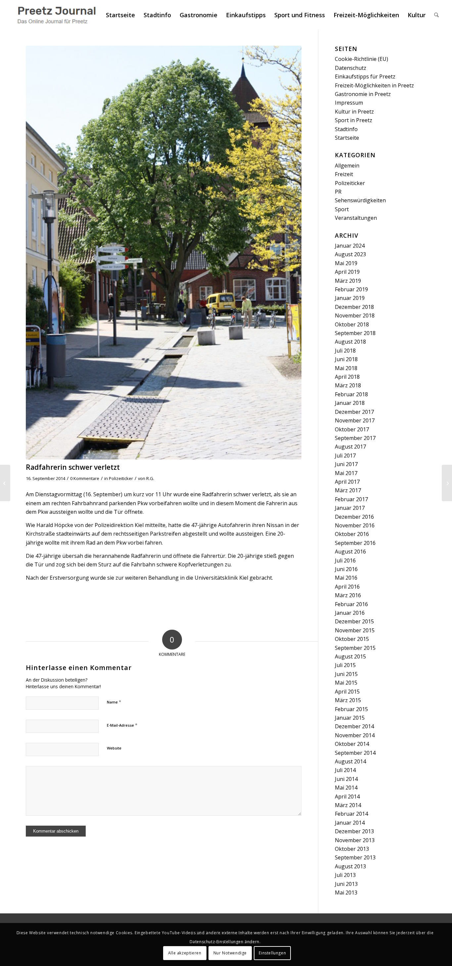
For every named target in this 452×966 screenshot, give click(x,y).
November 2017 (355, 420)
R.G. (150, 478)
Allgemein (347, 165)
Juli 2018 (345, 350)
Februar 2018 (351, 394)
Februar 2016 (351, 604)
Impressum (349, 102)
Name (114, 702)
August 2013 (350, 866)
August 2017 (350, 446)
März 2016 (348, 595)
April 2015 (347, 691)
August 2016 (350, 551)
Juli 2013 (345, 875)
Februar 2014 (351, 813)
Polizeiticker (121, 478)
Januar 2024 (350, 245)
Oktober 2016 (352, 534)
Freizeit (344, 174)
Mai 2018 (346, 368)
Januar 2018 (350, 403)
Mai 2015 (346, 682)
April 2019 (347, 271)
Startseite (347, 137)
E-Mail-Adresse (122, 725)
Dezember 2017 (354, 411)
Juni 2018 (346, 359)
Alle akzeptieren (185, 953)
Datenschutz (350, 68)
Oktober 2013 (352, 848)
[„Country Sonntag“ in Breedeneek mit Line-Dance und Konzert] (5, 483)
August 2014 (350, 761)
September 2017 (355, 438)
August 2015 (350, 656)
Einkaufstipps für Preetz (365, 76)
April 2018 (347, 376)
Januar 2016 (350, 612)
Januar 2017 (350, 507)
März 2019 (348, 280)
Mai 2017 (346, 473)
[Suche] (436, 15)
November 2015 (355, 630)
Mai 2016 (346, 577)
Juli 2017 (345, 455)
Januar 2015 (350, 717)
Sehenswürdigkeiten (360, 200)
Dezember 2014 (354, 726)
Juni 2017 (346, 464)
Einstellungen (272, 953)
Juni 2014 (346, 779)
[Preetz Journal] (56, 15)
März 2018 (348, 385)
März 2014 (348, 805)
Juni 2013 (346, 884)
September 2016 (355, 543)
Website (114, 748)
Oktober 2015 (352, 639)
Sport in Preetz (353, 120)
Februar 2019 (351, 289)
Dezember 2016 (354, 516)
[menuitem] (120, 15)
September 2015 (355, 648)
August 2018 (350, 341)
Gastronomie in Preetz (363, 94)
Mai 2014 (346, 787)
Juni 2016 (346, 569)
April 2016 (347, 586)
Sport (342, 209)
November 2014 (355, 735)
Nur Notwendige (230, 953)
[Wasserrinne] (163, 252)
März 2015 (348, 700)
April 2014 (347, 796)
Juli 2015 (345, 665)
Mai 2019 (346, 263)
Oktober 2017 (352, 429)
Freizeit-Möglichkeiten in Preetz (374, 85)
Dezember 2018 (354, 307)
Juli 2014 (345, 770)
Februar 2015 (351, 709)
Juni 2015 (346, 674)
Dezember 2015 (354, 621)
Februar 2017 (351, 499)
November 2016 (355, 525)
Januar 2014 (350, 822)
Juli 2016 (345, 560)
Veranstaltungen (356, 217)
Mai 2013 (346, 892)
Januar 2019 (350, 298)
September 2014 (355, 752)
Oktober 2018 (352, 324)
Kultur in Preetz (354, 111)
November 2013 (355, 840)
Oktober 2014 (352, 744)
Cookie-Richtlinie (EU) (361, 59)
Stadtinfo (346, 129)
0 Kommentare (84, 478)
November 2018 (355, 315)
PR (338, 191)
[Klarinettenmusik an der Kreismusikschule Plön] (447, 483)
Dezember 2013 (354, 831)
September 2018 (355, 333)
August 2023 (350, 254)
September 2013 (355, 857)
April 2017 (347, 481)
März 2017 (348, 490)
